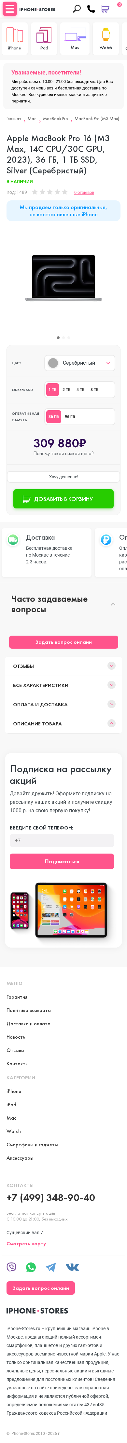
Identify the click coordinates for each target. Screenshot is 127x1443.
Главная (14, 118)
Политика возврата (29, 1010)
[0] (105, 9)
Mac (32, 118)
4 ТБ (81, 389)
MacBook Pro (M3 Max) (97, 118)
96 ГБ (70, 416)
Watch (14, 1131)
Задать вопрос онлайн (63, 642)
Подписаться (62, 861)
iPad (11, 1104)
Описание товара (37, 723)
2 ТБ (67, 389)
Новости (16, 1036)
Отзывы (23, 666)
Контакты (18, 1063)
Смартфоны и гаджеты (32, 1144)
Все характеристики (40, 685)
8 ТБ (95, 389)
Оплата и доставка (40, 704)
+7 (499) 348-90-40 (51, 1198)
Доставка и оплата (28, 1023)
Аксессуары (20, 1157)
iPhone (14, 1091)
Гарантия (17, 996)
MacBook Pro (55, 118)
